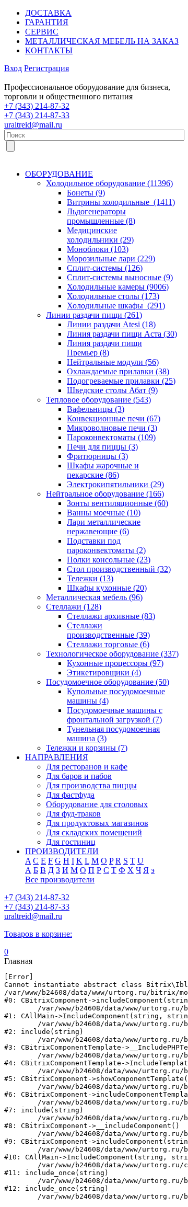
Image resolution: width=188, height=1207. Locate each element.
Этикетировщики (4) (104, 672)
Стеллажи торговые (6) (108, 644)
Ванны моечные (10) (103, 512)
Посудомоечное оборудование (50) (107, 681)
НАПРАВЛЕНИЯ (56, 757)
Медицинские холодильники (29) (100, 235)
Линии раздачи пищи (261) (94, 315)
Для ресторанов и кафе (86, 766)
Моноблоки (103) (97, 249)
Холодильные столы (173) (113, 296)
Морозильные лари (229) (111, 258)
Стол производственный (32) (119, 569)
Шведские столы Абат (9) (112, 390)
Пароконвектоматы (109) (111, 437)
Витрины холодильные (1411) (121, 202)
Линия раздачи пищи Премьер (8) (104, 348)
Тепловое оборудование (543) (98, 399)
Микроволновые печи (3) (112, 427)
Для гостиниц (71, 841)
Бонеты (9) (86, 192)
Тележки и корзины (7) (86, 747)
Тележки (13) (90, 578)
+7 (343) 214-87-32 (36, 105)
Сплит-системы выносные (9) (120, 277)
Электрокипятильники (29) (115, 484)
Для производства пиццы (91, 785)
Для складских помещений (94, 832)
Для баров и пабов (79, 776)
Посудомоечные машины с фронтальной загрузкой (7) (114, 715)
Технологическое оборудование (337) (112, 653)
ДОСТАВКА (48, 12)
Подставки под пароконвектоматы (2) (106, 545)
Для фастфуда (70, 794)
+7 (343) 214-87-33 (36, 115)
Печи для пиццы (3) (102, 446)
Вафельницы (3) (95, 409)
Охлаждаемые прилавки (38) (118, 371)
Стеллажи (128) (73, 606)
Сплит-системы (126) (105, 267)
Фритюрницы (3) (97, 456)
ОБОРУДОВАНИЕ (59, 173)
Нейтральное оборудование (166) (105, 493)
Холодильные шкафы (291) (116, 305)
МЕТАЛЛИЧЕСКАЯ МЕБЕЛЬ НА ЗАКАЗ (102, 41)
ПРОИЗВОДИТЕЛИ (62, 851)
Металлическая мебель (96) (94, 597)
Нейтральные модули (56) (113, 362)
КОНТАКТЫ (49, 50)
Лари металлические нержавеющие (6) (103, 527)
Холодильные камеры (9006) (118, 286)
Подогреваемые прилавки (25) (121, 380)
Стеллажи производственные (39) (108, 630)
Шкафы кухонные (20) (107, 587)
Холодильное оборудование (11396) (109, 183)
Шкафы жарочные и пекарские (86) (103, 470)
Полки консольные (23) (108, 559)
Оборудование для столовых (97, 804)
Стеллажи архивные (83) (111, 616)
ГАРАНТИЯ (46, 22)
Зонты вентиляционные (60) (117, 503)
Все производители (60, 879)
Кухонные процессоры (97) (115, 663)
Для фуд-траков (73, 813)
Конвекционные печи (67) (113, 418)
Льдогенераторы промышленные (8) (101, 216)
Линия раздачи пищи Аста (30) (122, 333)
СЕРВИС (41, 31)
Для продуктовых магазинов (97, 823)
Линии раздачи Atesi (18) (111, 324)
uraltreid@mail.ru (33, 124)
